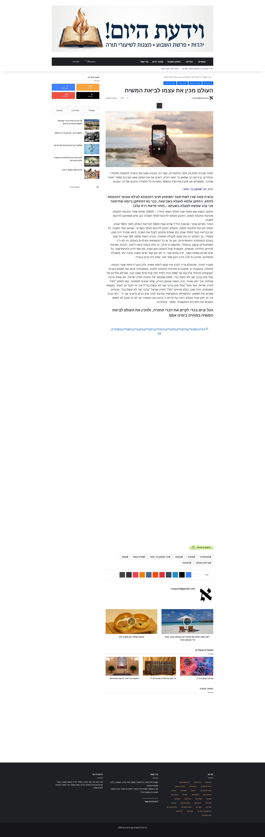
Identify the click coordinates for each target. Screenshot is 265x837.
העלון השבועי (174, 61)
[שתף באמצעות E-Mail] (159, 105)
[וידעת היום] (132, 29)
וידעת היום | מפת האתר (170, 68)
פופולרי (91, 110)
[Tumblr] (168, 575)
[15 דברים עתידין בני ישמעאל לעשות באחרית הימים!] (91, 124)
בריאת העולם (203, 562)
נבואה (178, 556)
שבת (190, 811)
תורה (179, 811)
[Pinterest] (162, 575)
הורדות (189, 61)
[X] (182, 575)
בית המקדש (184, 782)
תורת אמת (138, 556)
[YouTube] (94, 793)
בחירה (197, 782)
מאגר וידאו (157, 61)
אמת (124, 556)
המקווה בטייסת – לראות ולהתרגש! (124, 678)
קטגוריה (204, 77)
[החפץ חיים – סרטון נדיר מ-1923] (91, 137)
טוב (174, 790)
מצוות (198, 798)
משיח (191, 556)
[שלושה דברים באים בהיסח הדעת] (91, 149)
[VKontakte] (149, 575)
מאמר (174, 794)
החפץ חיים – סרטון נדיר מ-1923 (68, 133)
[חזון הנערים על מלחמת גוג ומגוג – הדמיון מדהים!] (91, 161)
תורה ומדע (182, 83)
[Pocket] (135, 575)
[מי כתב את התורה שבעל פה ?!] (159, 666)
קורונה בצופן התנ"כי (204, 678)
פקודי (199, 807)
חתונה (183, 790)
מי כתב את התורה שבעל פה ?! (163, 678)
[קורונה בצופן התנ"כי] (196, 666)
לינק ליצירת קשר (151, 801)
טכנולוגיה (205, 556)
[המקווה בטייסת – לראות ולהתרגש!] (122, 666)
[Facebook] (188, 575)
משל (208, 803)
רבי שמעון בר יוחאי (159, 556)
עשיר (208, 807)
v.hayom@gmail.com (200, 98)
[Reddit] (155, 575)
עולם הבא (185, 803)
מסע (208, 798)
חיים (193, 790)
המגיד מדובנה (205, 790)
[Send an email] (190, 98)
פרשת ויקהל (186, 807)
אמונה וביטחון (195, 83)
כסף (184, 794)
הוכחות (186, 562)
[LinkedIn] (175, 575)
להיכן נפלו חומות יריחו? (72, 170)
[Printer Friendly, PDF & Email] (201, 547)
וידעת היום (196, 77)
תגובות (59, 110)
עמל (173, 803)
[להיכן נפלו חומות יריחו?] (91, 173)
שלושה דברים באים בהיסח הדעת (68, 145)
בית (210, 77)
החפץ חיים (180, 786)
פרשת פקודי (172, 807)
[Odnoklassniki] (142, 575)
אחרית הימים (170, 83)
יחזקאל (195, 794)
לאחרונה (75, 110)
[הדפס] (122, 575)
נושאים (202, 61)
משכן (177, 798)
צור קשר (144, 61)
